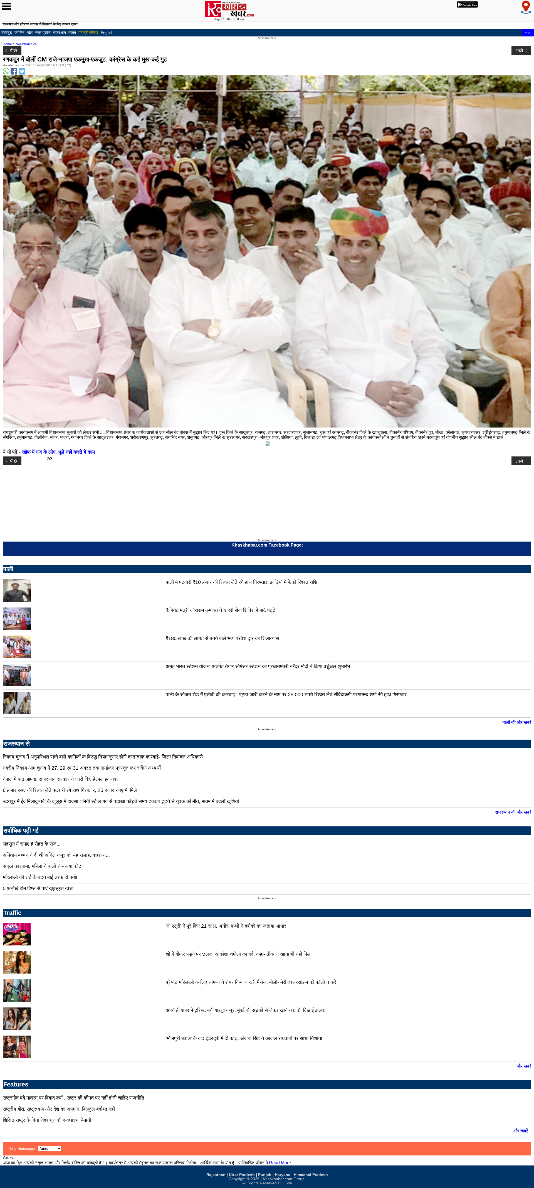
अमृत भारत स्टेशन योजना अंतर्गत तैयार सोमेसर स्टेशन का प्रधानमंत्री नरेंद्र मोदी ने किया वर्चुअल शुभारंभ (258, 666)
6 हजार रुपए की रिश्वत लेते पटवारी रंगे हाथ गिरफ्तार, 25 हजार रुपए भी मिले (70, 790)
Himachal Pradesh (311, 1175)
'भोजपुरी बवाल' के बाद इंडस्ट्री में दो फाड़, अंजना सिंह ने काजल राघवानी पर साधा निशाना (244, 1038)
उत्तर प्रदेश (43, 32)
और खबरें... (522, 1130)
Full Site (285, 1183)
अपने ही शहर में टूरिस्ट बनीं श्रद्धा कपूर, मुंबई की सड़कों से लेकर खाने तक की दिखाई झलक (245, 1010)
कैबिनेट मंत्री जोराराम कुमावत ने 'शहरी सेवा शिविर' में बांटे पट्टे (220, 610)
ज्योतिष (19, 32)
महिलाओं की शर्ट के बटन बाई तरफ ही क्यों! (40, 877)
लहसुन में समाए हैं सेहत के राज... (32, 844)
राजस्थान (59, 32)
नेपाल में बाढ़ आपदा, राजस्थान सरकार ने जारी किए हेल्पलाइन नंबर (60, 779)
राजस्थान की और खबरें (513, 812)
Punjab (264, 1175)
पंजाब (72, 32)
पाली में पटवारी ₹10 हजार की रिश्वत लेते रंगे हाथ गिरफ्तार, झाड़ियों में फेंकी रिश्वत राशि (241, 582)
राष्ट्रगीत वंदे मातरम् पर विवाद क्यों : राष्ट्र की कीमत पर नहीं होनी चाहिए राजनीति (73, 1098)
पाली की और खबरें (517, 722)
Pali (35, 44)
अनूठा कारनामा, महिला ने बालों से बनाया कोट (42, 866)
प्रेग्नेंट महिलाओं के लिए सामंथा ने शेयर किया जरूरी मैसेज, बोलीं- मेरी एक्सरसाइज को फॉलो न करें (251, 982)
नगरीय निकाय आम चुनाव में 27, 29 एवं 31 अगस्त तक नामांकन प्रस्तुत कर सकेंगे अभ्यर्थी (82, 768)
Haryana (282, 1175)
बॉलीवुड (6, 32)
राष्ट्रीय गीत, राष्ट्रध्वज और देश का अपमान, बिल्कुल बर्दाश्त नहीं (59, 1109)
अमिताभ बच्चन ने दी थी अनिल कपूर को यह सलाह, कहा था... (56, 855)
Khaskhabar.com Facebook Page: (267, 545)
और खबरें (524, 1066)
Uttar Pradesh (242, 1175)
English (107, 32)
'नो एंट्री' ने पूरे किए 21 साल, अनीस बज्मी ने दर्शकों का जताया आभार (226, 926)
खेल (30, 32)
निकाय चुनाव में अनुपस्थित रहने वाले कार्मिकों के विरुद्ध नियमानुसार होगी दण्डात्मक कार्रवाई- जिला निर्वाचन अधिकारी (103, 757)
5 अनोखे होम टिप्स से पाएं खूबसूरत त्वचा (38, 888)
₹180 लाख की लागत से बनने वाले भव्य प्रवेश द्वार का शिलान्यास (222, 638)
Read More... (281, 1162)
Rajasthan (22, 44)
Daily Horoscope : (23, 1149)
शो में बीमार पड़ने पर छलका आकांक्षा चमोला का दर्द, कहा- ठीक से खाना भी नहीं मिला (239, 954)
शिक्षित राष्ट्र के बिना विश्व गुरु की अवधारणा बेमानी (47, 1120)
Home (7, 44)
